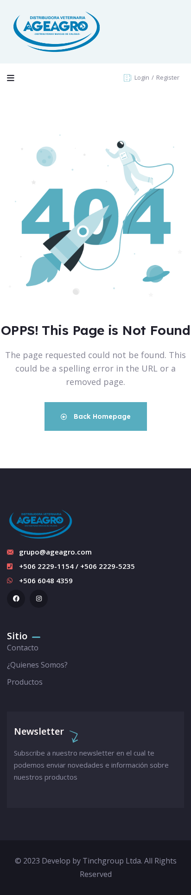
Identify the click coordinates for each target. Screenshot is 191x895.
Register (167, 77)
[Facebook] (16, 599)
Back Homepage (101, 416)
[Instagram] (39, 599)
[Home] (56, 32)
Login (142, 77)
